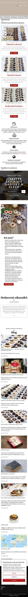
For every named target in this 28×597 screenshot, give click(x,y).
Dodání (2, 2)
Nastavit (14, 573)
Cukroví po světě (5, 548)
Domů (16, 2)
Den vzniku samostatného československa (13, 497)
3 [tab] (12, 322)
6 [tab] (16, 322)
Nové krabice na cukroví (8, 474)
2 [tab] (11, 322)
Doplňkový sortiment (22, 2)
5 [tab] (15, 322)
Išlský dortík (4, 525)
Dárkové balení (5, 450)
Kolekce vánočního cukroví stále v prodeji (12, 400)
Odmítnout (14, 576)
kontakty (15, 281)
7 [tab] (18, 322)
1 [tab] (10, 322)
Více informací (23, 153)
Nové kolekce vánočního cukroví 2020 (11, 424)
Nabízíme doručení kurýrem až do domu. (12, 374)
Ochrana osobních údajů (9, 2)
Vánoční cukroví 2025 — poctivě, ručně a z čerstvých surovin (12, 350)
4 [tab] (14, 322)
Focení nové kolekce (6, 559)
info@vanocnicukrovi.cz (21, 584)
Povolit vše (14, 580)
